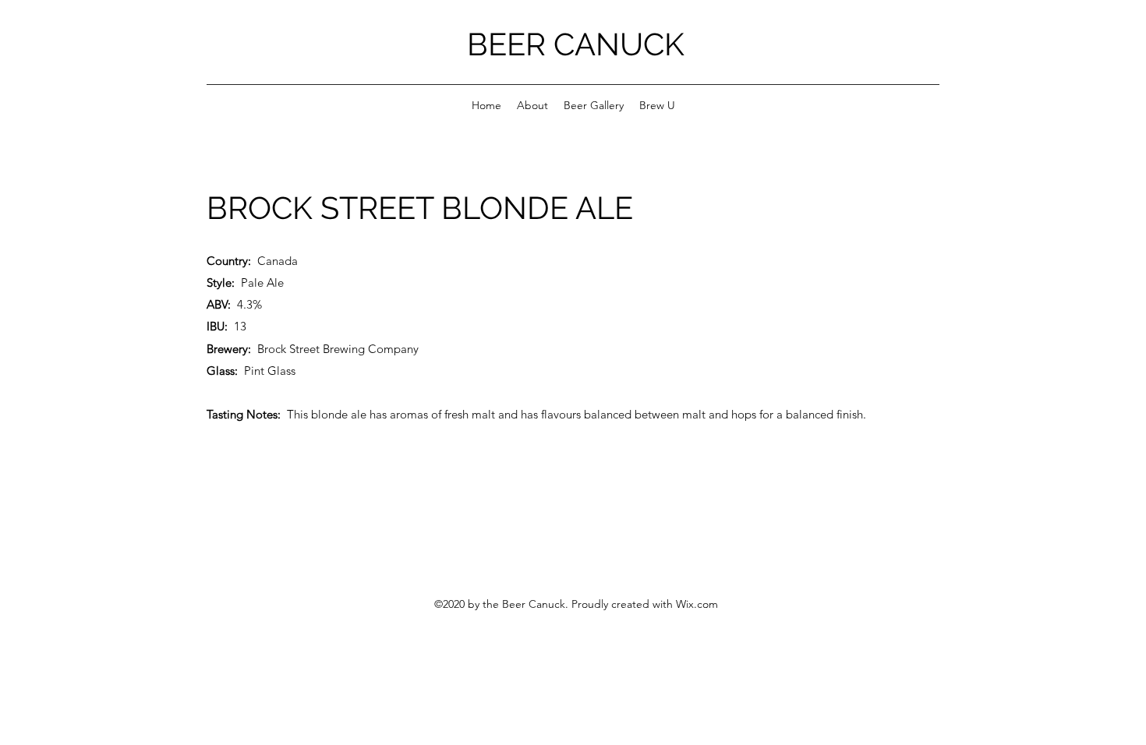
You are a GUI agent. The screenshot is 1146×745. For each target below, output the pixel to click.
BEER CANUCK (575, 44)
